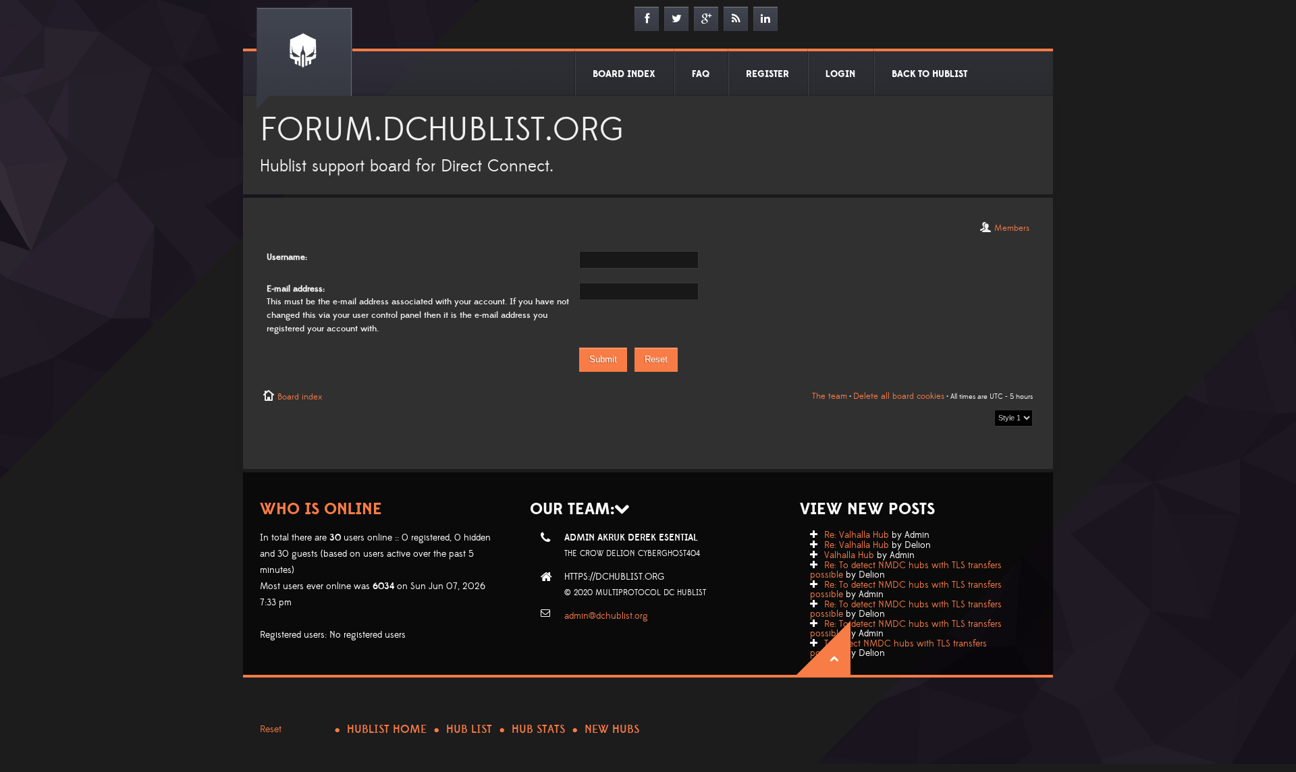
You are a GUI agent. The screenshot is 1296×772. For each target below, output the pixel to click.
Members (1011, 228)
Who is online (321, 509)
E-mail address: (296, 288)
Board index (299, 396)
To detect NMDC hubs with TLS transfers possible (898, 648)
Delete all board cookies (898, 396)
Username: (287, 257)
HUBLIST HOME (387, 729)
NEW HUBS (612, 729)
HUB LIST (469, 729)
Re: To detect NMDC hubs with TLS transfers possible (906, 570)
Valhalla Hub (849, 555)
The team (829, 396)
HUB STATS (538, 729)
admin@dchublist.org (606, 616)
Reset (270, 729)
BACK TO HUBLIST (929, 74)
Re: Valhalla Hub (856, 535)
